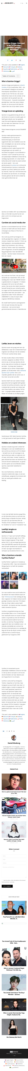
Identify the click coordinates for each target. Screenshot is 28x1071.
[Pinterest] (16, 60)
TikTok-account (9, 597)
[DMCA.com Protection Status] (14, 1051)
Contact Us (19, 1053)
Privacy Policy (13, 1053)
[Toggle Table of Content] (17, 76)
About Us (8, 1053)
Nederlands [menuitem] (13, 69)
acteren (14, 165)
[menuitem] (22, 64)
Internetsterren (14, 39)
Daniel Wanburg (10, 52)
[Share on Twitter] (12, 60)
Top (14, 1055)
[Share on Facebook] (8, 60)
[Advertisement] (14, 22)
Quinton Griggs (14, 431)
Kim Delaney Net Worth (14, 1037)
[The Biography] (9, 3)
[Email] (20, 60)
